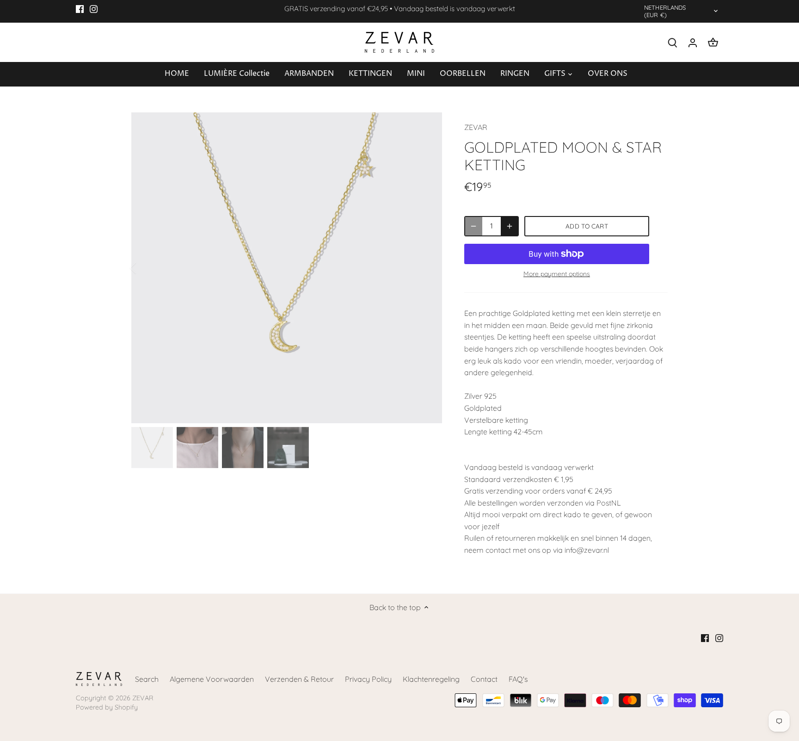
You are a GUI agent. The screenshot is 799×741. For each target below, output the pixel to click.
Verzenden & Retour (299, 679)
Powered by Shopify (107, 707)
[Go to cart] (713, 42)
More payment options (556, 274)
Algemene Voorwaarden (212, 679)
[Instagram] (94, 9)
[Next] (428, 268)
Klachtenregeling (431, 679)
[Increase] (509, 226)
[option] (286, 267)
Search (147, 679)
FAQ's (518, 679)
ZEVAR (475, 127)
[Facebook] (80, 9)
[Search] (672, 42)
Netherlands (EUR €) (665, 11)
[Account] (692, 42)
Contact (484, 679)
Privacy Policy (368, 679)
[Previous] (145, 268)
